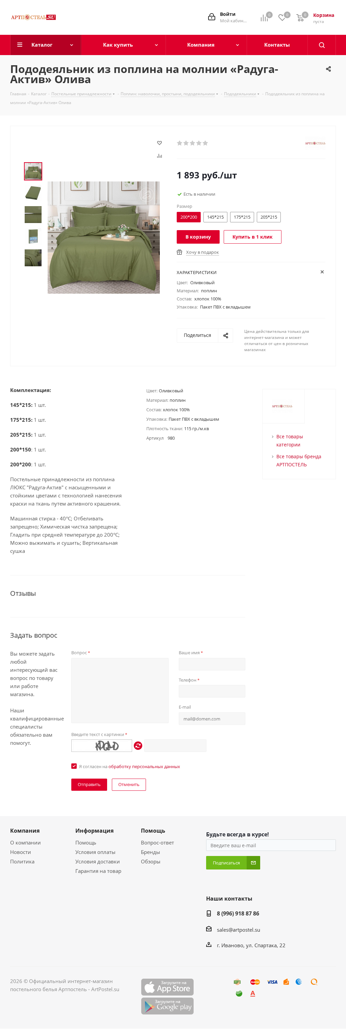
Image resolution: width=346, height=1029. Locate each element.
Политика (22, 861)
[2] (186, 143)
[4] (199, 143)
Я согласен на (129, 766)
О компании (25, 842)
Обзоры (150, 861)
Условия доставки (97, 861)
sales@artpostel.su (238, 929)
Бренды (150, 852)
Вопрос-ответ (157, 842)
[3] (193, 143)
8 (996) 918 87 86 (238, 913)
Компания (25, 830)
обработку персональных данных (144, 766)
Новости (20, 852)
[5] (205, 143)
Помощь (85, 842)
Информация (94, 830)
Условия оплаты (95, 852)
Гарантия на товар (98, 870)
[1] (180, 143)
